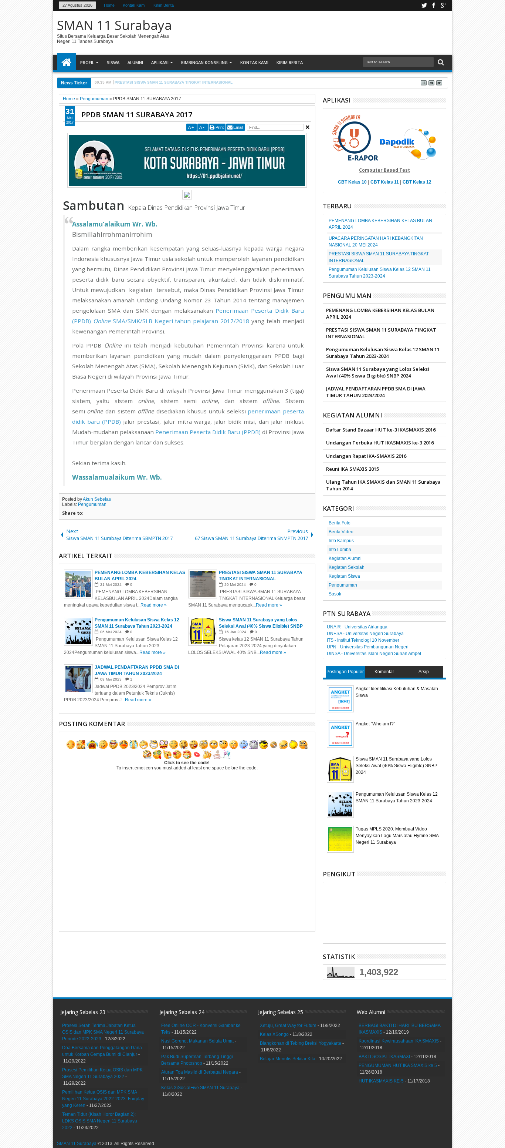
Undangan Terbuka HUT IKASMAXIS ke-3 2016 (380, 442)
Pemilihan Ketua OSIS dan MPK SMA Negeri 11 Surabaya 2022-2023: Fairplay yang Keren (103, 1099)
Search (440, 62)
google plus (443, 5)
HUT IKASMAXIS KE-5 (381, 1081)
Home (109, 5)
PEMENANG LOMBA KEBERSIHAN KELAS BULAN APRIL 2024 (380, 313)
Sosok (335, 594)
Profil (87, 62)
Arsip (423, 671)
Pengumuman (92, 504)
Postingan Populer (345, 671)
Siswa (113, 62)
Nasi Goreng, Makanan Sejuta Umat (197, 1041)
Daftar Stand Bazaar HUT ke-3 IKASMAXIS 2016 (380, 429)
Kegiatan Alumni (345, 558)
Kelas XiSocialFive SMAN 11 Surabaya (200, 1087)
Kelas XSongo (274, 1034)
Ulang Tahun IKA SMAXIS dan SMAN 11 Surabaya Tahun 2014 (383, 485)
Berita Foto (339, 523)
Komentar (384, 671)
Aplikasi (160, 62)
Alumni (135, 62)
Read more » (153, 605)
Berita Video (341, 531)
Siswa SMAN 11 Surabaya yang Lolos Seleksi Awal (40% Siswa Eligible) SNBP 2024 (377, 372)
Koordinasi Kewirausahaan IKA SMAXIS (399, 1041)
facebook (433, 5)
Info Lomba (340, 549)
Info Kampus (341, 540)
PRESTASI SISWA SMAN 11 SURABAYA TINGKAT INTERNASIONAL (381, 333)
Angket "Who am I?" (375, 723)
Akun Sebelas (97, 499)
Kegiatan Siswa (344, 576)
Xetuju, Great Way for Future (288, 1025)
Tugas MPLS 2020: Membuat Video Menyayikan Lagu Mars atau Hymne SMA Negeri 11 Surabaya (397, 835)
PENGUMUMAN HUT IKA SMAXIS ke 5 (398, 1065)
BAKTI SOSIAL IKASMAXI (384, 1056)
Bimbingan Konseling (204, 62)
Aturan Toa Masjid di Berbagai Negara (199, 1072)
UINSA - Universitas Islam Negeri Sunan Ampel (374, 653)
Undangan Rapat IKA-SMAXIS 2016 (366, 456)
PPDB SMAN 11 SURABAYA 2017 (136, 115)
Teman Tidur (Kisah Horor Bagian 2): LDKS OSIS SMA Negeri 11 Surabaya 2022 (99, 1121)
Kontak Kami (134, 5)
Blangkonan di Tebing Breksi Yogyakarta (300, 1043)
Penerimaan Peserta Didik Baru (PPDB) (208, 432)
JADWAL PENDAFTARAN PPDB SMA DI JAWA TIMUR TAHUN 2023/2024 (376, 392)
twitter (424, 5)
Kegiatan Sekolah (347, 567)
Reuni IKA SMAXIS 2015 (352, 469)
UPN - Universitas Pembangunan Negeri (368, 646)
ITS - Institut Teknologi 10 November (363, 640)
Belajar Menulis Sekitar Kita (287, 1058)
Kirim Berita (163, 5)
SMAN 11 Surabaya (114, 25)
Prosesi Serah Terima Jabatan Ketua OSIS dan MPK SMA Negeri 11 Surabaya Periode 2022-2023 (103, 1032)
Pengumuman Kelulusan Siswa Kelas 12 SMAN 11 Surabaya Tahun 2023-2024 (383, 352)
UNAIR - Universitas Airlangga (357, 627)
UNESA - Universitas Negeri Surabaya (365, 633)
